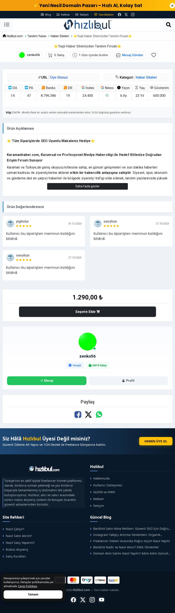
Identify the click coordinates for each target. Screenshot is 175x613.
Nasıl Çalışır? (15, 529)
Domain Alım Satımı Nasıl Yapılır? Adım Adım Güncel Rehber (129, 553)
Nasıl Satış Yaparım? (20, 543)
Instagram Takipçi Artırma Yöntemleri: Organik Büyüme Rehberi (125, 535)
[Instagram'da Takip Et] (132, 14)
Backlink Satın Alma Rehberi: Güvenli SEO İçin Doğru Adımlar (129, 528)
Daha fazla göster (88, 186)
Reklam (98, 499)
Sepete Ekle (85, 311)
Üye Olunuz (59, 77)
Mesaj (48, 381)
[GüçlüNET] (114, 580)
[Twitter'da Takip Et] (82, 599)
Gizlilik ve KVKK (104, 492)
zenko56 (87, 356)
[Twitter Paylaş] (88, 414)
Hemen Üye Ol (155, 441)
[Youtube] (101, 599)
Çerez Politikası (27, 586)
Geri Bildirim (106, 14)
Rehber (65, 14)
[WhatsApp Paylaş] (99, 414)
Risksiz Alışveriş (17, 549)
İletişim (84, 14)
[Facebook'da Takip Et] (73, 599)
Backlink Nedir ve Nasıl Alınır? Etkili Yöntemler (126, 547)
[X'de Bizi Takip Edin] (126, 14)
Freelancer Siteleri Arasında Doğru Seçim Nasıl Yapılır (131, 541)
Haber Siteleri (146, 77)
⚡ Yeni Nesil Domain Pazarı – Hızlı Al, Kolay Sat (87, 5)
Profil (130, 381)
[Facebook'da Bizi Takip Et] (119, 14)
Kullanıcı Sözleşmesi (107, 485)
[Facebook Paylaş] (78, 414)
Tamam (33, 594)
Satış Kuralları (16, 556)
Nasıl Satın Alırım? (19, 536)
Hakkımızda (101, 478)
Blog (48, 14)
